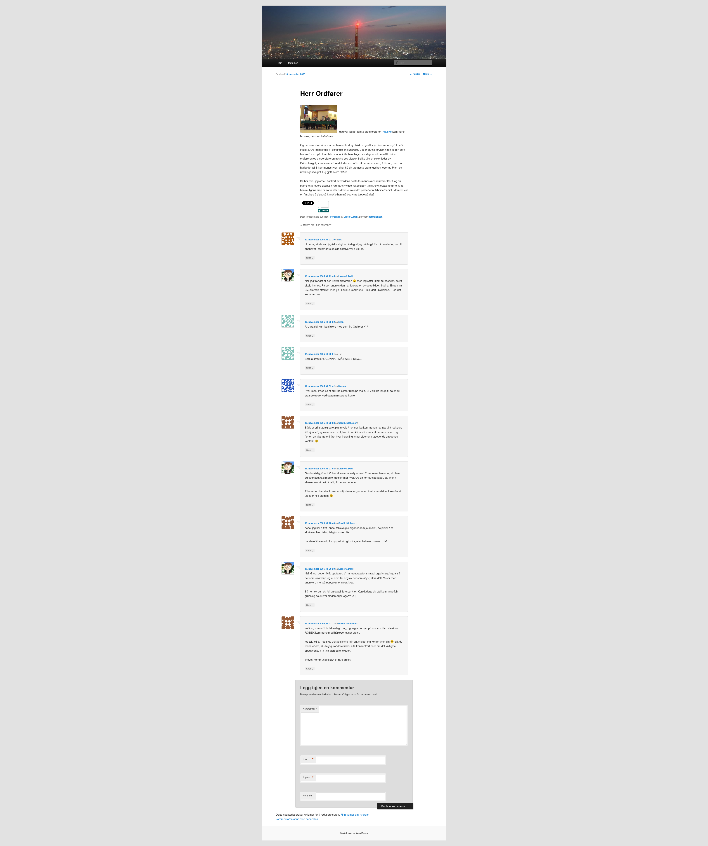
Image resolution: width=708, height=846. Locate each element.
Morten (342, 386)
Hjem (279, 62)
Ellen (340, 322)
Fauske (387, 131)
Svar (309, 257)
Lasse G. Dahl (350, 216)
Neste (427, 74)
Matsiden (293, 62)
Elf (339, 239)
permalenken (375, 216)
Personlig (335, 216)
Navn (308, 759)
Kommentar (310, 708)
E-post (308, 777)
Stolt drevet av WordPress (354, 833)
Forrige (415, 74)
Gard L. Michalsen (347, 422)
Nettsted (307, 795)
